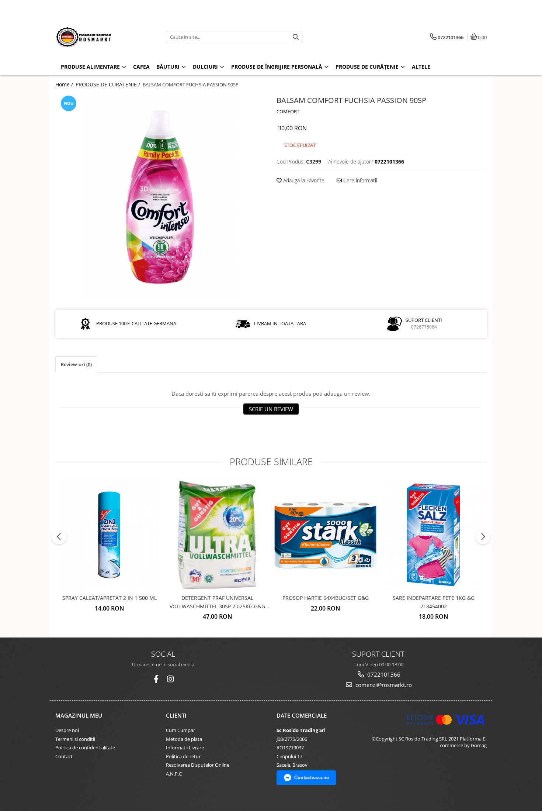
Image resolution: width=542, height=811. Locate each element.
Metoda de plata (184, 739)
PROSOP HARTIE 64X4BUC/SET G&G (325, 597)
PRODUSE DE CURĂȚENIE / (109, 84)
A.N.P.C (174, 773)
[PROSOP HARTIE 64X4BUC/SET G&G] (325, 535)
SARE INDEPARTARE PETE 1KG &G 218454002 (434, 601)
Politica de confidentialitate (85, 747)
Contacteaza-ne (311, 777)
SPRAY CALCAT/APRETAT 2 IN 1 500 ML (109, 597)
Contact (64, 756)
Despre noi (67, 730)
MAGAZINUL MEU (78, 715)
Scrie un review (271, 409)
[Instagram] (170, 679)
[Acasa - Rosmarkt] (101, 37)
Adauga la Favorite (303, 180)
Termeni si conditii (75, 739)
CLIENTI (176, 715)
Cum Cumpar (180, 730)
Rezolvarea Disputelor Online (197, 765)
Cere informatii (359, 180)
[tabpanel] (160, 197)
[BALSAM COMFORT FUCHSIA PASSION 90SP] (160, 197)
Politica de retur (183, 756)
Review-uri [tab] (76, 364)
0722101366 (383, 674)
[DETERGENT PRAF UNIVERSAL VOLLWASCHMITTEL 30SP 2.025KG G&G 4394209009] (217, 535)
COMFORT (288, 111)
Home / (64, 84)
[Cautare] (295, 37)
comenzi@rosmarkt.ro (383, 684)
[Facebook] (156, 679)
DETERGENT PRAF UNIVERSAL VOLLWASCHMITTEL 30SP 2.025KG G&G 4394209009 (217, 602)
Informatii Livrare (185, 747)
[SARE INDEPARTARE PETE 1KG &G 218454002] (433, 535)
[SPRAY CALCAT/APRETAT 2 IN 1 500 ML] (109, 535)
